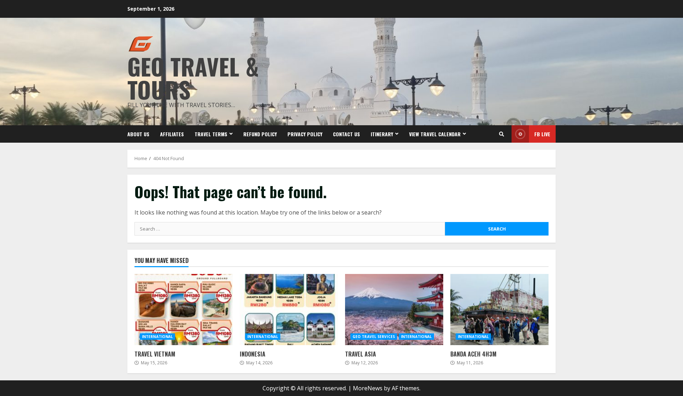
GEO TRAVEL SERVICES (374, 336)
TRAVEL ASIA (394, 309)
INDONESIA (289, 309)
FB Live (542, 134)
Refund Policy (260, 134)
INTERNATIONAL (157, 336)
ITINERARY (382, 134)
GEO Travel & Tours (193, 77)
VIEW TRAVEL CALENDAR (435, 134)
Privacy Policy (304, 134)
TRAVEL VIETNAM (183, 309)
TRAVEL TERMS (211, 134)
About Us (138, 134)
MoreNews (367, 388)
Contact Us (346, 134)
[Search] (501, 134)
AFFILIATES (172, 134)
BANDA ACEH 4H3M (499, 309)
